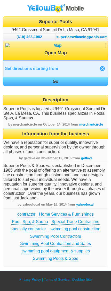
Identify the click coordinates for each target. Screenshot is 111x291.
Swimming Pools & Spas (55, 258)
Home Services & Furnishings (66, 214)
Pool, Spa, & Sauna (30, 221)
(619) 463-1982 (29, 37)
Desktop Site (82, 279)
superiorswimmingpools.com (81, 37)
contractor (26, 214)
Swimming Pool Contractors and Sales (55, 243)
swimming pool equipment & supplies (55, 251)
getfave (86, 158)
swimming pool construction (75, 229)
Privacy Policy (30, 279)
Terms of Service (56, 279)
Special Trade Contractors (75, 221)
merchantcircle (91, 124)
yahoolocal (85, 204)
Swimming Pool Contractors (55, 236)
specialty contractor (28, 229)
